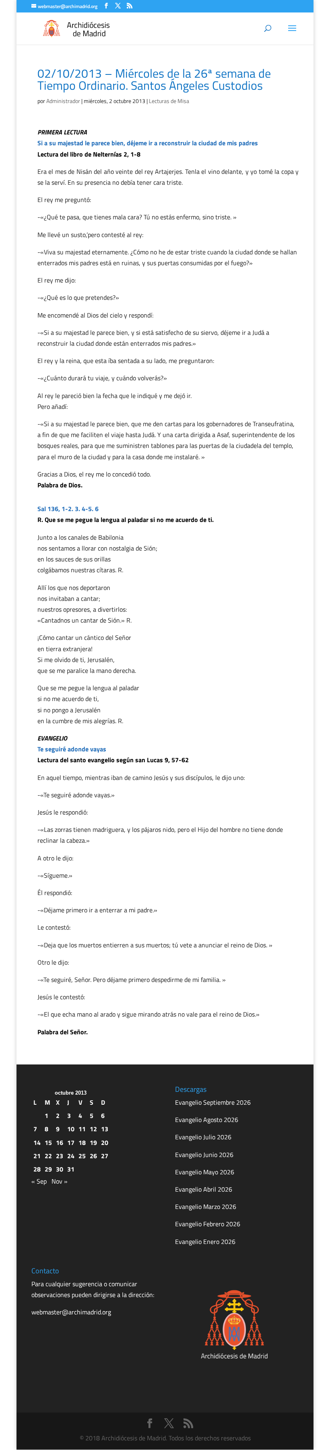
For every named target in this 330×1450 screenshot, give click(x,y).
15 (48, 1142)
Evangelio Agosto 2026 (206, 1119)
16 (59, 1142)
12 (93, 1129)
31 (70, 1169)
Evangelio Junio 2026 (204, 1154)
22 (48, 1156)
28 (37, 1169)
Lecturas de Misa (169, 101)
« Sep (39, 1181)
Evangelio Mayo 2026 (204, 1172)
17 (70, 1142)
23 (59, 1156)
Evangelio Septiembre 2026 (213, 1102)
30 (59, 1169)
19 (93, 1142)
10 (70, 1129)
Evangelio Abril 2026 (203, 1189)
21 (37, 1156)
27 (104, 1156)
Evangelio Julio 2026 (203, 1137)
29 (48, 1169)
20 (104, 1142)
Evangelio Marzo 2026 (205, 1206)
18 (82, 1142)
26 (93, 1156)
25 (82, 1156)
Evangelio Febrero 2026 (207, 1224)
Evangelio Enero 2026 (205, 1241)
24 (70, 1156)
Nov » (60, 1181)
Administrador (63, 101)
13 (104, 1129)
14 (37, 1142)
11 (82, 1129)
